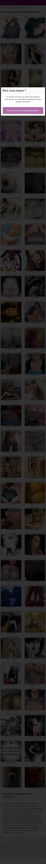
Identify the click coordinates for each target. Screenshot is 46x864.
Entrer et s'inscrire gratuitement (23, 110)
